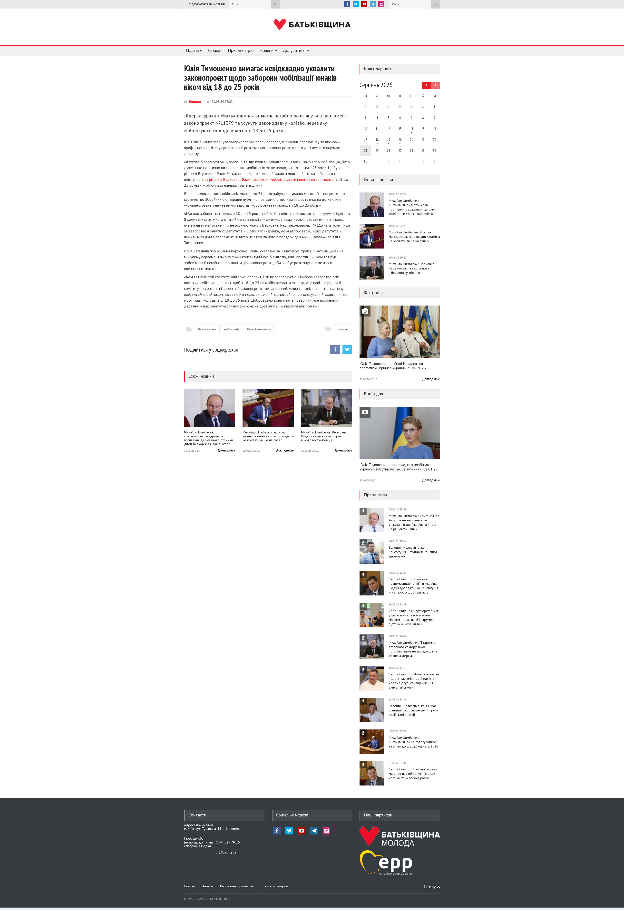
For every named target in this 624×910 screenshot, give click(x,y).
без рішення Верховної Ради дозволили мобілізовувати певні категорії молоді (268, 179)
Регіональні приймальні (237, 886)
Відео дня (373, 393)
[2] (377, 139)
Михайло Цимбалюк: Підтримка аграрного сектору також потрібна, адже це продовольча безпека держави (413, 649)
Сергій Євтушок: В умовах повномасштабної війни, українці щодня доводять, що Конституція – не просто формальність (413, 585)
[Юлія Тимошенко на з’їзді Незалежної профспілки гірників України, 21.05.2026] (400, 332)
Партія (192, 50)
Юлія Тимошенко (259, 329)
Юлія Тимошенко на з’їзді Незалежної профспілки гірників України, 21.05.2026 (393, 366)
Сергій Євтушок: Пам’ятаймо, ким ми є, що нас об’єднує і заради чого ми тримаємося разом (413, 773)
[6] (388, 139)
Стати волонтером (275, 886)
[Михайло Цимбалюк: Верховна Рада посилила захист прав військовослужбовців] (326, 408)
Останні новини (378, 179)
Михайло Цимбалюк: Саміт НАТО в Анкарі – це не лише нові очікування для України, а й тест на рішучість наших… (414, 522)
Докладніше (226, 450)
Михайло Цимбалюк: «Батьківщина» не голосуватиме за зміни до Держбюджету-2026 (413, 741)
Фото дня (373, 292)
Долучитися (294, 50)
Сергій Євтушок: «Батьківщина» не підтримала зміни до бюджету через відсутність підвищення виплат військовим (414, 681)
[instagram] (381, 4)
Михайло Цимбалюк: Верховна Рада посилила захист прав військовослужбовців (324, 436)
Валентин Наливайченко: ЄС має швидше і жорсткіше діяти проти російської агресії (413, 710)
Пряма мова (375, 495)
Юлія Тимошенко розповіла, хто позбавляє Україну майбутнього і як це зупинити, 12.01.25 (399, 467)
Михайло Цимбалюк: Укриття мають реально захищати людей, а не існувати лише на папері (268, 436)
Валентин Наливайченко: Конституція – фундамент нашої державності (413, 551)
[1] (411, 128)
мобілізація (232, 329)
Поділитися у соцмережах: (211, 349)
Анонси (207, 886)
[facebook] (347, 4)
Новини (266, 50)
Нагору (429, 887)
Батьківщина (207, 329)
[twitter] (356, 4)
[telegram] (373, 4)
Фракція (216, 50)
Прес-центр (239, 50)
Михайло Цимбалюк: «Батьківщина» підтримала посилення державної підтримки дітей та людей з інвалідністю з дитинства (208, 438)
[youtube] (364, 4)
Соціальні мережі (292, 815)
